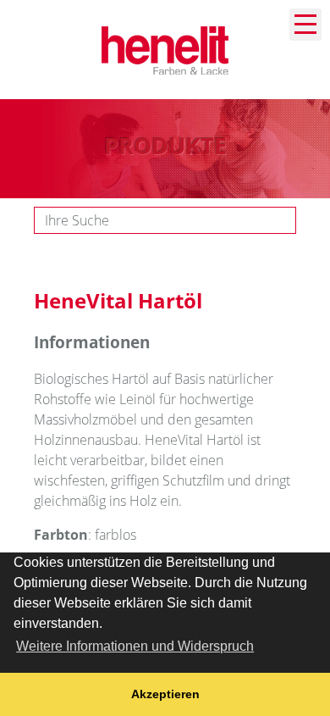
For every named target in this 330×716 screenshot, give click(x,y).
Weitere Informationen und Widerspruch (135, 646)
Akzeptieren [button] (165, 694)
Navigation (305, 24)
